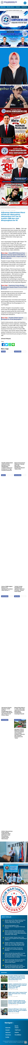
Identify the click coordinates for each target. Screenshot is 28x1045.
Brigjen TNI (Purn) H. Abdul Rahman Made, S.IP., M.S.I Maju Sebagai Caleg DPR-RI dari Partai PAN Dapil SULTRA (14, 944)
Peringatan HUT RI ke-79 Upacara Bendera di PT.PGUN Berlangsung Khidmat (14, 949)
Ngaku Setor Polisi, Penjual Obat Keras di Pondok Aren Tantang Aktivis (17, 993)
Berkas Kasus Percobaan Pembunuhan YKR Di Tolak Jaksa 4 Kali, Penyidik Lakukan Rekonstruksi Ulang (15, 921)
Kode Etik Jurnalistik (12, 1042)
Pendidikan (18, 1035)
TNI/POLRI (24, 7)
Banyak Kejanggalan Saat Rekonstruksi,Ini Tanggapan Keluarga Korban (15, 926)
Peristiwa (8, 1035)
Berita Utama (10, 7)
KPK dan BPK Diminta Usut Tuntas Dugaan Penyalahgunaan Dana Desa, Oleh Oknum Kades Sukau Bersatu (15, 966)
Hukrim (17, 1032)
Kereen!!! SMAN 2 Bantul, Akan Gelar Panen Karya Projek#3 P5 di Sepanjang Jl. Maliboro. (16, 938)
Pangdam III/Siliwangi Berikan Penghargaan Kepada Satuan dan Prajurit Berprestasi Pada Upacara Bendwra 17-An (16, 977)
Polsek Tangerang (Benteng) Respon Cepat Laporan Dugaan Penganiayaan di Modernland (17, 1002)
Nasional (8, 1032)
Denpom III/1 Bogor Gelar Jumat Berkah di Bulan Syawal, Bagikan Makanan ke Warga (17, 1010)
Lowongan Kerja (20, 1042)
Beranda (3, 7)
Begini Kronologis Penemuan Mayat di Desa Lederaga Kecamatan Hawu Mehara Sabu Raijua (15, 961)
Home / (2, 207)
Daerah (18, 7)
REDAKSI (6, 1042)
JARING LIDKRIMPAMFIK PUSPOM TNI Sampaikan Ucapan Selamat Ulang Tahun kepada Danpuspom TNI (17, 985)
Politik (7, 1037)
